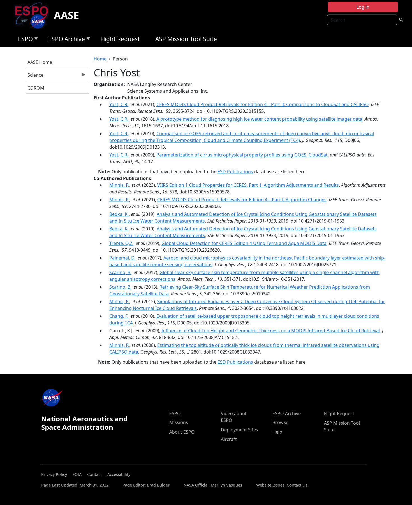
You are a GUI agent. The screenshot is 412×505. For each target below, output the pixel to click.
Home (100, 59)
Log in (363, 7)
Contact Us (297, 485)
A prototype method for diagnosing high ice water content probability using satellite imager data (259, 119)
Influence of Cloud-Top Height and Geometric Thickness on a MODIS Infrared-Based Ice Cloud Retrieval (270, 331)
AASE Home (39, 62)
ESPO (24, 40)
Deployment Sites (239, 430)
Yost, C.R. (118, 104)
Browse (280, 422)
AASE (66, 15)
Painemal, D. (122, 258)
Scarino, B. (120, 272)
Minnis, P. (119, 185)
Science (35, 76)
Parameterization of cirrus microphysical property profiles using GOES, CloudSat (242, 155)
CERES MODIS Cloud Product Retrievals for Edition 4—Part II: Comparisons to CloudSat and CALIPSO (262, 104)
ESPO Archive (65, 40)
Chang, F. (118, 316)
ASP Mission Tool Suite (186, 39)
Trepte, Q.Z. (121, 243)
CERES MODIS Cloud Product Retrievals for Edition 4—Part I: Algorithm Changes (242, 200)
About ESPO (182, 432)
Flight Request (120, 39)
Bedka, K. (119, 214)
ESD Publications (235, 172)
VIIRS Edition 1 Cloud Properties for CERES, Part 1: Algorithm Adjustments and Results (248, 185)
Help (277, 432)
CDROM (35, 88)
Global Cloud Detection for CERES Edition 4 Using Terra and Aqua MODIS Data (244, 243)
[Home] (34, 15)
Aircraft (229, 439)
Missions (178, 422)
